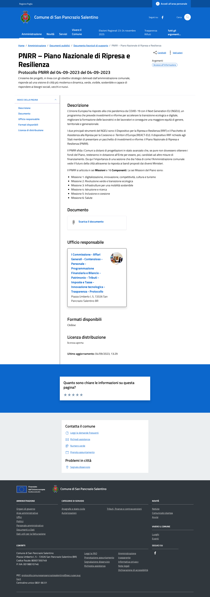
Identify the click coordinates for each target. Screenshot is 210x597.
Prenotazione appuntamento (99, 557)
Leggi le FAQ (90, 553)
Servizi (63, 34)
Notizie (155, 509)
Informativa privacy (128, 562)
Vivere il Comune (77, 32)
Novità (50, 34)
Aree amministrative (27, 513)
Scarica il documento (91, 221)
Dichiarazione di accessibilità (133, 570)
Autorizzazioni (69, 513)
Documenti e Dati (25, 529)
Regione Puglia (25, 3)
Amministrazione (32, 34)
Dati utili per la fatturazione (31, 534)
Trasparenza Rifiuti (151, 32)
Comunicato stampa (162, 513)
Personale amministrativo (29, 525)
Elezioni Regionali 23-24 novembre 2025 (117, 32)
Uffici (19, 517)
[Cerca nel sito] (187, 17)
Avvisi (155, 517)
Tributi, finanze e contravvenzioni (124, 509)
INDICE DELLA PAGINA (27, 99)
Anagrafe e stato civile (73, 509)
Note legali (123, 566)
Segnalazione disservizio (97, 562)
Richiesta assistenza (94, 566)
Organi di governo (25, 509)
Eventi (155, 538)
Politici (20, 521)
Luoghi (155, 534)
